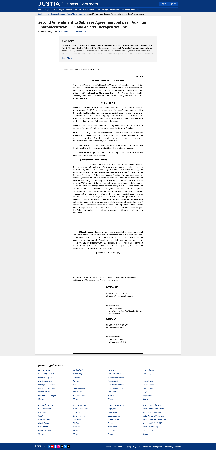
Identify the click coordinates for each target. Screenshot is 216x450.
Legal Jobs (112, 408)
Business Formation (116, 374)
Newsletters (115, 10)
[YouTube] (52, 446)
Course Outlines (149, 384)
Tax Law (111, 395)
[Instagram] (58, 446)
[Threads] (62, 446)
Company (127, 447)
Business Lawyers (45, 377)
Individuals (78, 370)
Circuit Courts (43, 423)
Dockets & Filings (45, 430)
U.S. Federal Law (46, 405)
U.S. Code (42, 412)
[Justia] (49, 4)
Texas (75, 430)
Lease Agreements (78, 31)
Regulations (42, 416)
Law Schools (88, 10)
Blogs (145, 392)
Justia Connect (105, 447)
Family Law (77, 392)
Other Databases (116, 405)
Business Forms (114, 416)
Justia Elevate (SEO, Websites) (154, 419)
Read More (67, 58)
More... (41, 399)
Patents (111, 423)
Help (134, 447)
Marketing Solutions (130, 10)
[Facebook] (55, 446)
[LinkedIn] (49, 446)
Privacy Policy (158, 447)
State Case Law (79, 416)
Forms (47, 14)
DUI (74, 384)
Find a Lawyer (44, 10)
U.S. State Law (79, 405)
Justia (40, 14)
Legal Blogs (112, 412)
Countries (111, 430)
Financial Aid (148, 381)
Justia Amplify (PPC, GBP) (152, 423)
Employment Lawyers (46, 384)
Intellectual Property (116, 384)
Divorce (76, 381)
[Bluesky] (65, 446)
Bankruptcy (77, 374)
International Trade (115, 388)
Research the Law (73, 10)
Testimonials (148, 430)
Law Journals (148, 388)
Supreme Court (44, 419)
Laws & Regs (102, 10)
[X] (68, 446)
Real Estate (63, 31)
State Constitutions (80, 408)
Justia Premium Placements (153, 416)
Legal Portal (117, 447)
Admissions (147, 377)
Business (112, 370)
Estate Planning (79, 388)
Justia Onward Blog (150, 426)
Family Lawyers (44, 392)
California (77, 419)
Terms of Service (144, 447)
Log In (163, 4)
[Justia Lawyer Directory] (71, 446)
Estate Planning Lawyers (47, 388)
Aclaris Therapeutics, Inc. (76, 14)
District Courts (43, 426)
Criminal (76, 377)
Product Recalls (114, 419)
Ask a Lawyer (58, 10)
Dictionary (147, 374)
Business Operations (116, 377)
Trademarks (112, 426)
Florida (76, 423)
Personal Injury (79, 395)
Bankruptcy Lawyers (46, 374)
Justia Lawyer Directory (152, 412)
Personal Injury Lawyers (47, 395)
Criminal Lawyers (45, 381)
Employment (113, 381)
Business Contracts (58, 14)
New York (76, 426)
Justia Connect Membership (153, 408)
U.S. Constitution (44, 408)
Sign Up (173, 4)
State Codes (77, 412)
